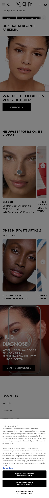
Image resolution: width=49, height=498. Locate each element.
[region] (24, 458)
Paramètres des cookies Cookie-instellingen (24, 492)
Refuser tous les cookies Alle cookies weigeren (24, 483)
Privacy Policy (8, 468)
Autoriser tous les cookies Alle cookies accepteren (24, 474)
